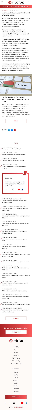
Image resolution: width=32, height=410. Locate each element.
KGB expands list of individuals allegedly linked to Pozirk (15, 262)
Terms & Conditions (16, 363)
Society (16, 383)
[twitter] (12, 189)
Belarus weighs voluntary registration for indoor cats (14, 290)
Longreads (16, 391)
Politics (9, 6)
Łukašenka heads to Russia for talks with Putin (13, 160)
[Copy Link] (15, 130)
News (4, 6)
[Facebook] (12, 130)
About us (16, 350)
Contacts (16, 355)
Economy (23, 6)
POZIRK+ (16, 352)
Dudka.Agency (18, 407)
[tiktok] (22, 189)
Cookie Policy (16, 358)
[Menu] (30, 2)
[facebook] (9, 189)
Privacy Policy (16, 361)
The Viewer (16, 388)
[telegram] (6, 189)
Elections (15, 386)
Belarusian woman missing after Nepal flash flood (13, 154)
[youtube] (19, 189)
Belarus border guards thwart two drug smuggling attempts (16, 304)
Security (16, 6)
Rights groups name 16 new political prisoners (13, 148)
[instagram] (16, 189)
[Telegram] (9, 130)
